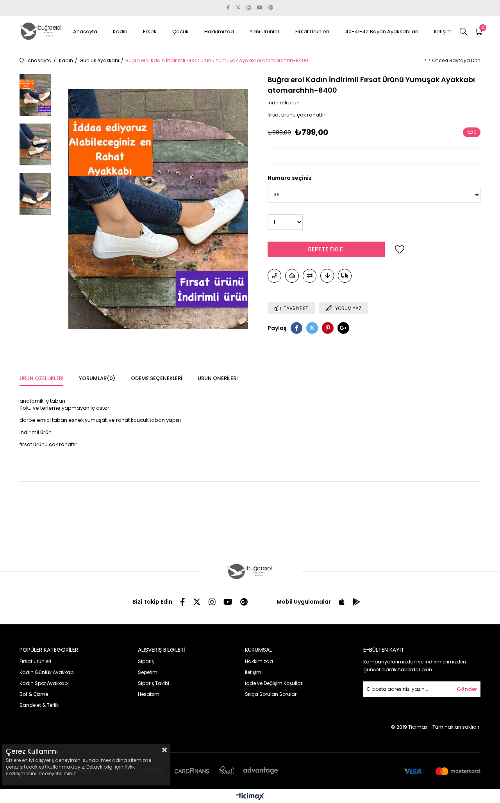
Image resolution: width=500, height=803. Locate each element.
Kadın (120, 31)
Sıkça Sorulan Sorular (270, 694)
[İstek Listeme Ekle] (292, 276)
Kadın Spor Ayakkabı (44, 683)
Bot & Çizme (34, 694)
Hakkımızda (219, 31)
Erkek (150, 31)
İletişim (443, 31)
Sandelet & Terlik (39, 705)
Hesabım (148, 694)
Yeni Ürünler (265, 31)
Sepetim (147, 672)
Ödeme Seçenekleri (156, 378)
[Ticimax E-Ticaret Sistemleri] (250, 797)
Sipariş (146, 661)
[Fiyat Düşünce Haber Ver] (327, 276)
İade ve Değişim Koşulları (274, 683)
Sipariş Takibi (153, 683)
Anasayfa (85, 31)
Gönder (467, 689)
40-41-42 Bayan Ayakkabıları (381, 31)
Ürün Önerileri (218, 378)
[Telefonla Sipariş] (274, 276)
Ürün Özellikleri (41, 378)
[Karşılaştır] (309, 276)
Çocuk (180, 31)
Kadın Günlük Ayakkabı (47, 672)
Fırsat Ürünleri (312, 31)
